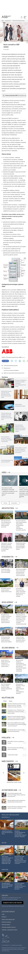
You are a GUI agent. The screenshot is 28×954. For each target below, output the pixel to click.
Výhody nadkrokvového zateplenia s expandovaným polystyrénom (16, 801)
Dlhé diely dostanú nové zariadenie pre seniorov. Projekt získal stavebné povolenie (6, 523)
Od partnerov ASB (9, 790)
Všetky (5, 503)
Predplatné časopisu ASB (8, 919)
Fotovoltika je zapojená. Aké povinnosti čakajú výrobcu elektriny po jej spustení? (16, 795)
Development (7, 602)
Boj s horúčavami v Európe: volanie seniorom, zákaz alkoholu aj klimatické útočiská (6, 687)
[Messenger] (12, 361)
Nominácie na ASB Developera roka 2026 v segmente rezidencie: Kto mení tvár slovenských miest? (10, 491)
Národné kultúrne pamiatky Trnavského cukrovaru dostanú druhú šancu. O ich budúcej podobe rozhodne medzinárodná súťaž (21, 619)
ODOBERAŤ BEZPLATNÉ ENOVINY (12, 902)
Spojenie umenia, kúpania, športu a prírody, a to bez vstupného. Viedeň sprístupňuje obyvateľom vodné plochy (16, 718)
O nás (3, 914)
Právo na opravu (6, 924)
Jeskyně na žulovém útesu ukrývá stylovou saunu (7, 832)
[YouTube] (24, 361)
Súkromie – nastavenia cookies (9, 929)
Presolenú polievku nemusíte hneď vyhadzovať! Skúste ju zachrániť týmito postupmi (20, 886)
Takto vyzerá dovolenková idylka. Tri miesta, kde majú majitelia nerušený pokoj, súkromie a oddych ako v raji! (7, 860)
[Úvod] (6, 16)
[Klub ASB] (21, 17)
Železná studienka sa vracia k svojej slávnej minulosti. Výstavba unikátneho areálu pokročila (16, 705)
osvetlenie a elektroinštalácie (11, 370)
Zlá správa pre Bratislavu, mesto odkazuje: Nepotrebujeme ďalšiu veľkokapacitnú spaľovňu (20, 688)
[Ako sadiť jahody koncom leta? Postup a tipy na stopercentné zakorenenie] (6, 877)
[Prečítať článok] (10, 480)
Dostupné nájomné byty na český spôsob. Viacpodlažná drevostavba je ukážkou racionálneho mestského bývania (21, 525)
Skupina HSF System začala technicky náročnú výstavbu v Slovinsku (16, 807)
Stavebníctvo (7, 557)
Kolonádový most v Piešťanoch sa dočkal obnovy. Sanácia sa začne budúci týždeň (15, 711)
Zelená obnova (8, 648)
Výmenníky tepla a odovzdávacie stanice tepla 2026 (15, 748)
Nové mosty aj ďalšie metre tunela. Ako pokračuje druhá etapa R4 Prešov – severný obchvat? (21, 572)
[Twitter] (16, 361)
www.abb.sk (5, 347)
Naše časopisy (8, 761)
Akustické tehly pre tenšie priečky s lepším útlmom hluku (6, 590)
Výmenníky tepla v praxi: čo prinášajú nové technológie (5, 571)
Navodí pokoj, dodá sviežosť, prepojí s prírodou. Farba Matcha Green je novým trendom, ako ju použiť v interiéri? (20, 860)
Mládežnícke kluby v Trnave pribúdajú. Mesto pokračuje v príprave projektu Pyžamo (21, 546)
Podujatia (6, 738)
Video (4, 472)
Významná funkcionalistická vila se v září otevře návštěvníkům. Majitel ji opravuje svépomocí (20, 833)
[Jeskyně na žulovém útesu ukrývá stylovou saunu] (6, 824)
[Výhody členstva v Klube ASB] (4, 95)
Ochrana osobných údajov (9, 927)
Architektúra (8, 508)
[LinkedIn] (20, 361)
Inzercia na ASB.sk (6, 922)
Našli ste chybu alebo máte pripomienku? (14, 373)
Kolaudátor (14, 503)
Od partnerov (7, 368)
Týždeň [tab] (5, 701)
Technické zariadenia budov (11, 365)
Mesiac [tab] (10, 701)
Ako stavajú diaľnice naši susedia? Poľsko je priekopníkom (16, 730)
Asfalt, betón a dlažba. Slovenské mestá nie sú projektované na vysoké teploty (5, 663)
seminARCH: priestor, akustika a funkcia (15, 742)
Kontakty (4, 916)
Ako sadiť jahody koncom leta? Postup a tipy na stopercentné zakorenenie (7, 885)
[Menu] (25, 17)
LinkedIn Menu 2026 (12, 754)
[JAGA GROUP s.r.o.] (6, 938)
